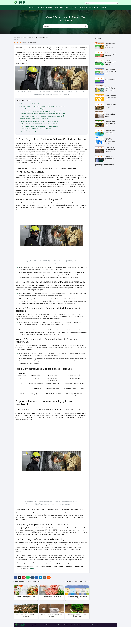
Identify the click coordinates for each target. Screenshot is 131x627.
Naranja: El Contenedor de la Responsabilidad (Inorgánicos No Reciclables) (43, 114)
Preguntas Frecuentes (84, 625)
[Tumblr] (32, 577)
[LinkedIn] (36, 577)
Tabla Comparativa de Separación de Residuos (33, 119)
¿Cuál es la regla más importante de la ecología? (35, 131)
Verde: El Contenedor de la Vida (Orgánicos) (34, 109)
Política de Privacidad (71, 625)
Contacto (49, 625)
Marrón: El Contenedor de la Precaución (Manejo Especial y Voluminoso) (42, 116)
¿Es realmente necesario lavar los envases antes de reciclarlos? (40, 126)
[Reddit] (49, 577)
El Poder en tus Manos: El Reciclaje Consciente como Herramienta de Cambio (42, 106)
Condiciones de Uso (40, 625)
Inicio (24, 7)
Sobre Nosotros (95, 625)
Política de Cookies (59, 625)
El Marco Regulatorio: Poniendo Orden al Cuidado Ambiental (37, 104)
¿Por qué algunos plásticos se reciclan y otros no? (36, 128)
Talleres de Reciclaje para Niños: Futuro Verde (27, 581)
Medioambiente (94, 7)
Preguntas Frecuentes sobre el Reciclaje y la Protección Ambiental (38, 121)
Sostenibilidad (40, 7)
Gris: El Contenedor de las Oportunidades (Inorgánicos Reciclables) (41, 111)
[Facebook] (15, 577)
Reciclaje (49, 7)
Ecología (31, 7)
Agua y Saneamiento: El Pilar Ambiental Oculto (75, 581)
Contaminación (58, 7)
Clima (67, 7)
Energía (73, 7)
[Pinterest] (24, 577)
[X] (19, 577)
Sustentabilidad (82, 7)
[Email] (44, 577)
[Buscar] (117, 3)
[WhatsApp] (28, 577)
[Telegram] (40, 577)
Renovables (104, 7)
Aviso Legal (31, 625)
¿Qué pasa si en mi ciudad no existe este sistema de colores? (39, 124)
